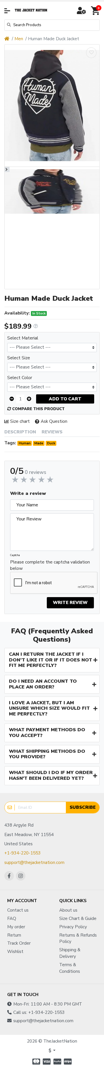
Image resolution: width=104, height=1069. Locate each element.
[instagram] (20, 876)
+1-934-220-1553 (22, 853)
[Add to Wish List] (91, 52)
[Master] (35, 1061)
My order (16, 927)
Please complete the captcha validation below (50, 565)
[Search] (9, 25)
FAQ (11, 918)
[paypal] (57, 1061)
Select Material (22, 338)
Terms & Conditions (69, 968)
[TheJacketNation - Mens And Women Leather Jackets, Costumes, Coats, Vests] (31, 10)
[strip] (69, 1061)
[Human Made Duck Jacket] (52, 106)
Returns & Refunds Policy (78, 938)
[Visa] (46, 1061)
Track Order (19, 943)
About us (68, 910)
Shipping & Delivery (69, 953)
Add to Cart (65, 399)
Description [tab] (20, 432)
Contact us (18, 910)
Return (14, 935)
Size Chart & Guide (77, 918)
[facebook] (9, 876)
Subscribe (83, 807)
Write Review (70, 602)
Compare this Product (38, 409)
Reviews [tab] (52, 432)
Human (25, 443)
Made (38, 443)
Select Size (18, 358)
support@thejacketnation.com (34, 862)
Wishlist (15, 951)
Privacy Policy (73, 927)
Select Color (19, 378)
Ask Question (54, 421)
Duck (51, 443)
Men (18, 39)
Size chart (20, 421)
